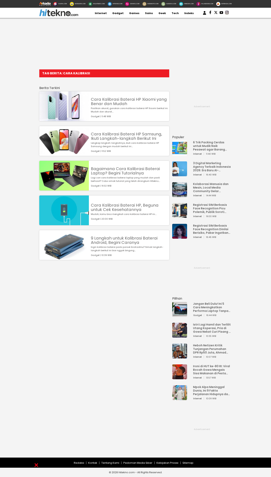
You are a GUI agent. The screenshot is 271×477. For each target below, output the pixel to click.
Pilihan (177, 298)
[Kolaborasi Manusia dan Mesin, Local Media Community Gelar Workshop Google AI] (179, 195)
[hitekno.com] (58, 15)
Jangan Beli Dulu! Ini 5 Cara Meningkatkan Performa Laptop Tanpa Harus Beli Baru (210, 307)
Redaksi (79, 463)
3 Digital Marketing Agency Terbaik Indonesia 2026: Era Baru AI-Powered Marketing (212, 166)
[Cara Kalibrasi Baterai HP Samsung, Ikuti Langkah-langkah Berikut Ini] (64, 154)
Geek (162, 13)
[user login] (205, 15)
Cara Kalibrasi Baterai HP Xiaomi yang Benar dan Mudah (129, 101)
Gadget (118, 13)
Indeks (189, 13)
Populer (178, 137)
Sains (149, 13)
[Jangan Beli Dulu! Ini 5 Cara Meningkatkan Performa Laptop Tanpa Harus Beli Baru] (179, 315)
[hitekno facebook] (210, 13)
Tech (175, 13)
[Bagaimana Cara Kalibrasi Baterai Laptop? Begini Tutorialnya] (64, 189)
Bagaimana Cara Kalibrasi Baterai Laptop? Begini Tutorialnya (125, 171)
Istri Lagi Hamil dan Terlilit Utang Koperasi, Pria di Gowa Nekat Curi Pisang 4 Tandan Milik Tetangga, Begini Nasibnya (212, 328)
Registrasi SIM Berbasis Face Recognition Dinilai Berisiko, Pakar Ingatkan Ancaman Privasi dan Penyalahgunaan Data (210, 229)
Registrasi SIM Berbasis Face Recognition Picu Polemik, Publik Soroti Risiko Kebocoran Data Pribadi (210, 208)
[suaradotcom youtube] (221, 13)
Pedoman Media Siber (137, 463)
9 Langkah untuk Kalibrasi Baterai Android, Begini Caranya (124, 240)
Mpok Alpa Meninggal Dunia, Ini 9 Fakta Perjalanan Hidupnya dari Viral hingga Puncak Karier (211, 390)
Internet (101, 13)
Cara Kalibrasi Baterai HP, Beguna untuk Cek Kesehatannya (125, 207)
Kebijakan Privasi (167, 463)
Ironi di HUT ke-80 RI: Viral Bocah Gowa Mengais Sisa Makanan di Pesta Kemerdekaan (211, 369)
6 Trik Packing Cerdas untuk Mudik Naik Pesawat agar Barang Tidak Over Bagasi (209, 146)
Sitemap (188, 463)
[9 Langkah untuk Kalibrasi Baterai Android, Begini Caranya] (64, 258)
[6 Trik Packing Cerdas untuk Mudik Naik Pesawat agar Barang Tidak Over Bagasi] (179, 153)
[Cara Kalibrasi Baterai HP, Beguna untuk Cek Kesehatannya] (64, 223)
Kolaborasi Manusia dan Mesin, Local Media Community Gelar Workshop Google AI (211, 187)
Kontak (92, 463)
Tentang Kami (110, 463)
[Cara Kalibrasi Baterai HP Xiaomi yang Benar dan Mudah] (64, 119)
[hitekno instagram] (227, 13)
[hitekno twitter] (216, 13)
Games (134, 13)
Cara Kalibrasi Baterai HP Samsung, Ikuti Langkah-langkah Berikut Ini (126, 136)
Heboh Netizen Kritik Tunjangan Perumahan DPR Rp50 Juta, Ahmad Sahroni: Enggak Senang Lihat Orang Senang (210, 349)
